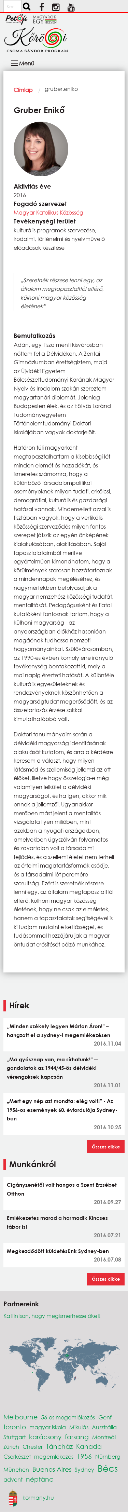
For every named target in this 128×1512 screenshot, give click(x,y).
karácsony (45, 1437)
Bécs (108, 1467)
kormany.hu (38, 1497)
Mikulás (78, 1427)
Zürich (11, 1446)
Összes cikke (106, 1146)
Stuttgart (14, 1437)
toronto (14, 1427)
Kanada (89, 1446)
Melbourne (20, 1417)
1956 (84, 1456)
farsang (77, 1437)
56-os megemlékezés (68, 1417)
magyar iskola (47, 1427)
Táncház (59, 1446)
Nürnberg (107, 1456)
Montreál (104, 1437)
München (16, 1469)
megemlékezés (53, 1456)
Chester (33, 1446)
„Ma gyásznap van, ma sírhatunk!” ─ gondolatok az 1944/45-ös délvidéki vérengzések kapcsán (52, 1068)
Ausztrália (104, 1427)
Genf (105, 1417)
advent (13, 1479)
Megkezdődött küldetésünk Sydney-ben (58, 1251)
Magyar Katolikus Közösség (48, 212)
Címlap (23, 89)
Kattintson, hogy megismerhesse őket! (52, 1315)
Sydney (84, 1469)
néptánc (39, 1479)
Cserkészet (17, 1456)
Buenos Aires (51, 1469)
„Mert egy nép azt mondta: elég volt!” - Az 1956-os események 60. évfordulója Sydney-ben (62, 1109)
